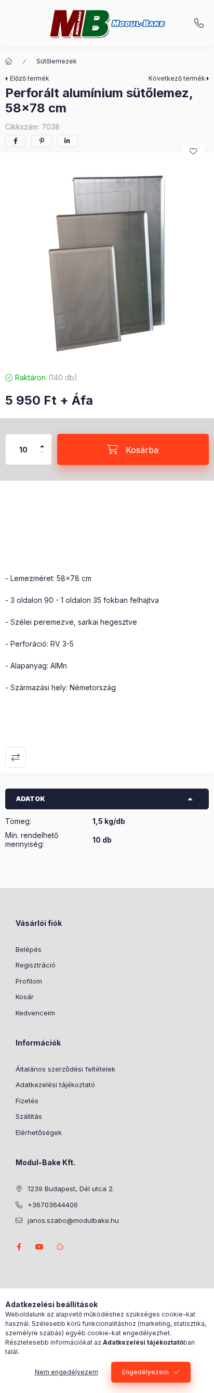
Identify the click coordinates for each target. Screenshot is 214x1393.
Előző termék (29, 78)
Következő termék (177, 78)
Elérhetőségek (39, 1132)
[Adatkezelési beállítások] (60, 1246)
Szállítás (29, 1116)
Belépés (29, 949)
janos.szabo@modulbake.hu (73, 1220)
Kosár (25, 996)
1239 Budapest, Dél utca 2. (71, 1188)
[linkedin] (67, 141)
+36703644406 (199, 23)
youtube (39, 1246)
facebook (18, 1246)
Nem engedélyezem (66, 1372)
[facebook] (15, 141)
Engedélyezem (145, 1372)
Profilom (29, 981)
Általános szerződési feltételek (65, 1069)
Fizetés (27, 1101)
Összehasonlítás (15, 757)
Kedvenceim (35, 1013)
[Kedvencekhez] (193, 151)
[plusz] (42, 441)
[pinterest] (41, 141)
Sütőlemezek (56, 61)
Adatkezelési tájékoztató (55, 1084)
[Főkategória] (8, 61)
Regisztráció (36, 965)
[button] (107, 260)
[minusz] (42, 457)
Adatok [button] (30, 799)
